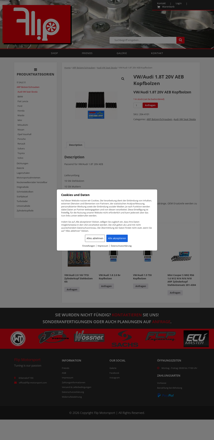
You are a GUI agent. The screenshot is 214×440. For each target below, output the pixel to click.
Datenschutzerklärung (121, 246)
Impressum (103, 246)
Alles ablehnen (95, 238)
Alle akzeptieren (117, 238)
